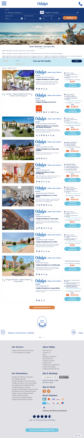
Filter (76, 61)
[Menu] (4, 4)
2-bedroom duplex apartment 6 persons (71, 145)
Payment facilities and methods (55, 410)
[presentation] (4, 80)
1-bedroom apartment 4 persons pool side (72, 239)
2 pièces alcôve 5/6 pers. (72, 122)
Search (70, 18)
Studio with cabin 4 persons (72, 261)
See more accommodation (73, 100)
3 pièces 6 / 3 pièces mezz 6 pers (73, 281)
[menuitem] (26, 350)
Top (79, 435)
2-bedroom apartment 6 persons (72, 77)
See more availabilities (72, 85)
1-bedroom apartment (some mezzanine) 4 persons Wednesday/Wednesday (73, 286)
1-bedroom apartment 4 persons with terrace (72, 143)
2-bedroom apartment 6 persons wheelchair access (72, 167)
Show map (5, 60)
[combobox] (62, 12)
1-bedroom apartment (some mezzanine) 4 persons (73, 283)
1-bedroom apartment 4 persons (72, 75)
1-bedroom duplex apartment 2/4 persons (71, 96)
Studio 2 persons (70, 73)
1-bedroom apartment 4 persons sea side (72, 189)
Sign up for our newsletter (42, 430)
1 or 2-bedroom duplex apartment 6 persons (71, 170)
